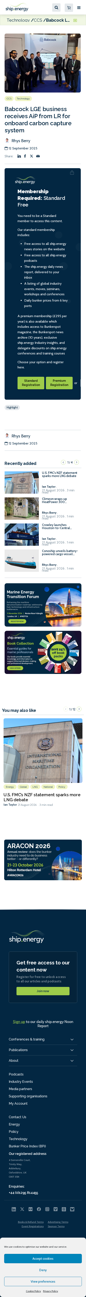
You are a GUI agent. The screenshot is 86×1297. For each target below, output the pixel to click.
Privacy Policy (50, 1291)
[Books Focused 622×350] (43, 652)
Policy (61, 786)
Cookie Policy (33, 1291)
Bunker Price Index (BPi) (27, 1146)
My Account (18, 1103)
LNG (35, 786)
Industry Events (21, 1082)
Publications (18, 1050)
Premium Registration (59, 383)
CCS (38, 20)
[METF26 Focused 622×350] (43, 605)
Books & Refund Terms (31, 1221)
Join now (43, 991)
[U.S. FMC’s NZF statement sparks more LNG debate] (22, 484)
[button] (63, 462)
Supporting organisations (28, 1096)
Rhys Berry (20, 140)
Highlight (12, 407)
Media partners (20, 1089)
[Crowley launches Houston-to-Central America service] (22, 536)
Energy (10, 786)
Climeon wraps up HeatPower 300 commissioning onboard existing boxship (59, 500)
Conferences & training (26, 1039)
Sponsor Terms (56, 1226)
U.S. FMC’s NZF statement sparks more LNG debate (59, 474)
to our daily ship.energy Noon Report (43, 1024)
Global (23, 786)
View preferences (43, 1281)
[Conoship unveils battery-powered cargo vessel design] (22, 563)
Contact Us (17, 1117)
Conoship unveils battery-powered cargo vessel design (60, 553)
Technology (18, 20)
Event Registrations (33, 1226)
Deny (43, 1270)
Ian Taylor (10, 804)
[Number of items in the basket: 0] (69, 8)
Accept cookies (43, 1259)
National (48, 786)
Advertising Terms (58, 1221)
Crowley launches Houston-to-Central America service (56, 526)
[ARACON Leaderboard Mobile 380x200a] (43, 859)
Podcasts (16, 1074)
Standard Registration (31, 383)
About (13, 1061)
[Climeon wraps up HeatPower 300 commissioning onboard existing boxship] (22, 510)
